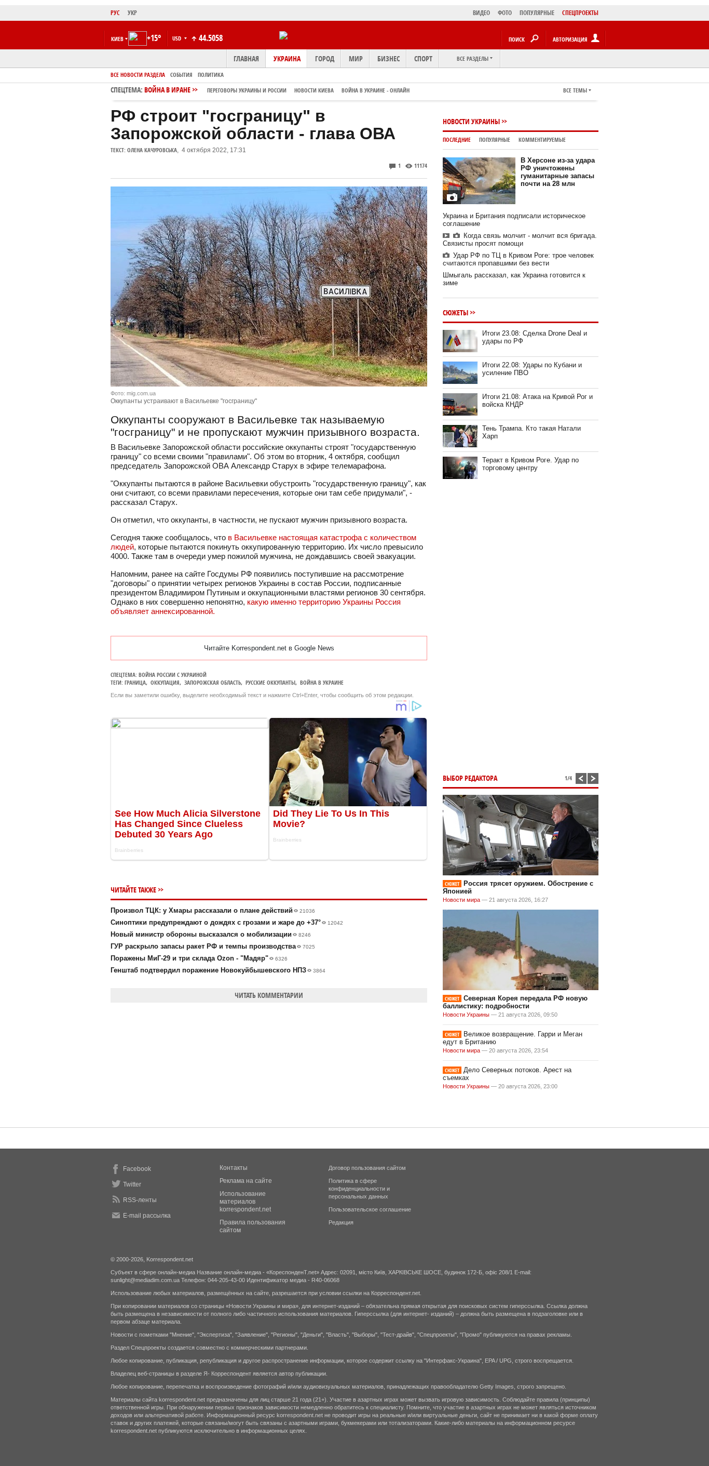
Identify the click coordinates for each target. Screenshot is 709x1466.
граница (135, 682)
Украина (287, 58)
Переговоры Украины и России (247, 90)
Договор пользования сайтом (367, 1168)
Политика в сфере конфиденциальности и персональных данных (359, 1189)
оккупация (165, 682)
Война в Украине (322, 682)
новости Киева (314, 90)
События (181, 74)
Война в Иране (277, 90)
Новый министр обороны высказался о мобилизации (211, 934)
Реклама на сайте (246, 1180)
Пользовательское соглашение (370, 1209)
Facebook (137, 1168)
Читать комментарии (269, 995)
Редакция (341, 1222)
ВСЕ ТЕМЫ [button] (575, 90)
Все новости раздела (138, 74)
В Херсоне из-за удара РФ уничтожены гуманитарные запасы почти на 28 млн (558, 172)
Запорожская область (212, 682)
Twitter (132, 1184)
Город (324, 58)
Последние (457, 139)
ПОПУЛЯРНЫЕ (537, 12)
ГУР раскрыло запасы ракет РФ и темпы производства (213, 946)
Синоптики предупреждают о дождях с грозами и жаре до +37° (227, 922)
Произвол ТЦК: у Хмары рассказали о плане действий (213, 910)
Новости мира (461, 900)
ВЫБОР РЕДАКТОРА (470, 778)
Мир (356, 58)
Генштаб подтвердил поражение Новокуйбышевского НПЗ (218, 970)
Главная (246, 58)
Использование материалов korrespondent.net (245, 1201)
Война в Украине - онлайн (376, 90)
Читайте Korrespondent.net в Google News (269, 648)
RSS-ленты (140, 1200)
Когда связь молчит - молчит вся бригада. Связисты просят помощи (520, 239)
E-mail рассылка (147, 1215)
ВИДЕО (481, 12)
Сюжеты (455, 312)
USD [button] (177, 38)
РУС (115, 12)
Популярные (494, 139)
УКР (132, 12)
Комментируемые (542, 139)
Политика (211, 74)
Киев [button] (117, 39)
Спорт (423, 58)
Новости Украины (471, 121)
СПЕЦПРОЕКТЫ (580, 12)
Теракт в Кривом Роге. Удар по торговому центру (530, 464)
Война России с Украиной (173, 674)
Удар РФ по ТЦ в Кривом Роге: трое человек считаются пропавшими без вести (518, 259)
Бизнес (388, 58)
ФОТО (505, 12)
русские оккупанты (270, 682)
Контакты (234, 1167)
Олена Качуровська (152, 150)
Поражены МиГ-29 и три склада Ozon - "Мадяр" (199, 958)
